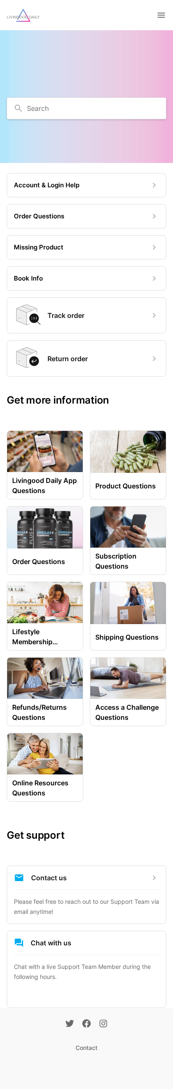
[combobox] (86, 108)
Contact (86, 1047)
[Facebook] (86, 1024)
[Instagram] (103, 1024)
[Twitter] (70, 1024)
